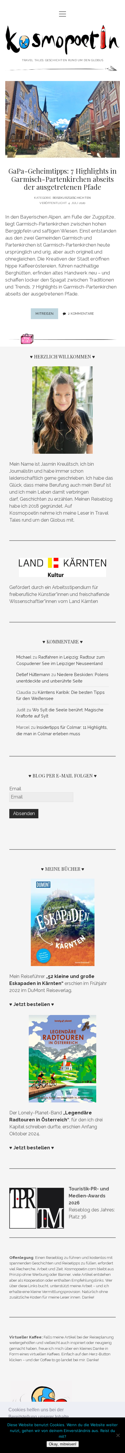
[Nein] (118, 1435)
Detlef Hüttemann (33, 674)
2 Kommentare (81, 313)
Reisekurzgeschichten (72, 197)
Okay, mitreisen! (62, 1444)
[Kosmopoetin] (62, 50)
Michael (23, 657)
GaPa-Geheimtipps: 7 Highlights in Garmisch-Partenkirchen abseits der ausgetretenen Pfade (62, 178)
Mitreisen (46, 315)
